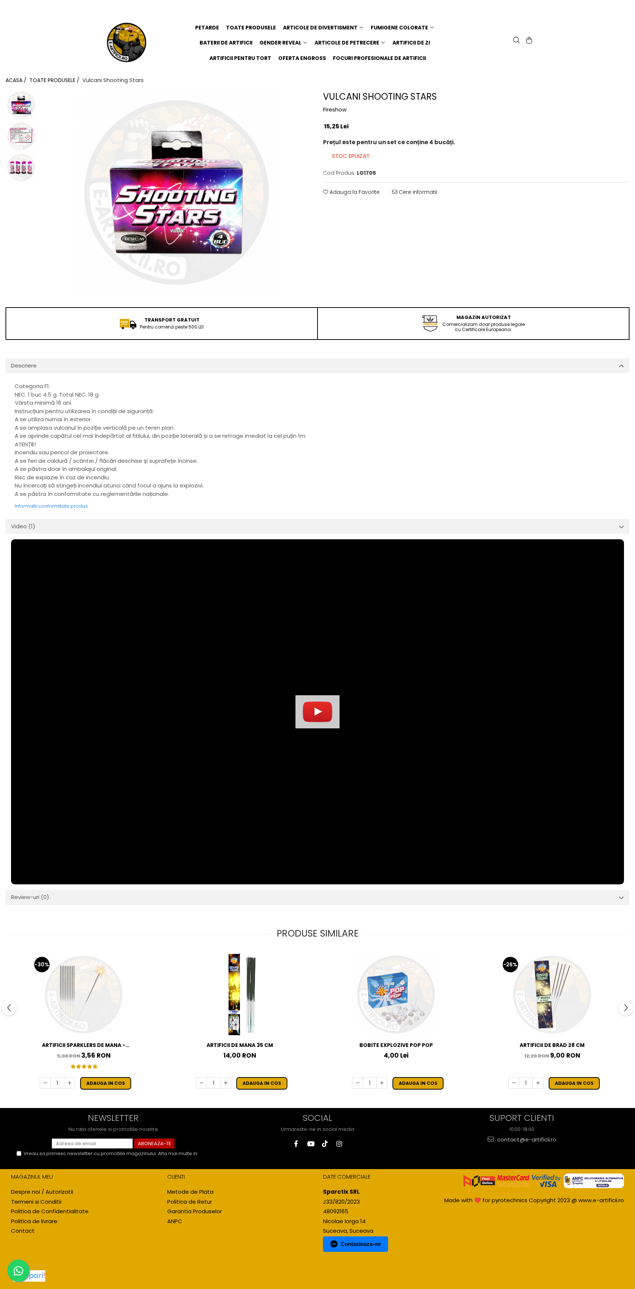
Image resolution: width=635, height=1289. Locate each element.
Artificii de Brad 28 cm (552, 1045)
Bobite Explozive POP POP (396, 1045)
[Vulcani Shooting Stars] (176, 192)
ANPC (174, 1221)
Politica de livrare (34, 1221)
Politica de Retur (189, 1201)
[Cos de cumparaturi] (528, 41)
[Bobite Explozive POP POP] (396, 994)
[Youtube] (310, 1143)
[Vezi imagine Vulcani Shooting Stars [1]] (21, 136)
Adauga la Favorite (354, 192)
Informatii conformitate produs (51, 506)
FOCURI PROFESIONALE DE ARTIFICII (379, 58)
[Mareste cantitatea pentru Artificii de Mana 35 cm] (225, 1083)
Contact (23, 1231)
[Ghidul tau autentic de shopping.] (29, 1276)
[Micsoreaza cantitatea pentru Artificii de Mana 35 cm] (201, 1083)
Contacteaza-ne (361, 1244)
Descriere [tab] (24, 365)
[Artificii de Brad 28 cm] (552, 994)
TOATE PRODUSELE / (55, 80)
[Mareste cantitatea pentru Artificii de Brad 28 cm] (537, 1083)
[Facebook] (296, 1143)
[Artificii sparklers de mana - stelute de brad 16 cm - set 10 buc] (84, 994)
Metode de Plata (190, 1192)
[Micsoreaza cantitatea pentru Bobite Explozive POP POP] (357, 1083)
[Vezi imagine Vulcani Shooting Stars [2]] (21, 167)
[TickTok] (324, 1143)
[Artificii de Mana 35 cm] (240, 994)
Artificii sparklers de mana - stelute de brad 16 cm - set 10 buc (83, 1045)
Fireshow (335, 109)
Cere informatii (417, 192)
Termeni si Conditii (36, 1201)
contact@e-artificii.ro (526, 1139)
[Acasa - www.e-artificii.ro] (131, 42)
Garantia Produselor (194, 1211)
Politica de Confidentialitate (56, 1160)
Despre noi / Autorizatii (42, 1192)
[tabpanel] (176, 192)
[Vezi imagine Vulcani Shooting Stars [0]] (21, 105)
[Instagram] (339, 1143)
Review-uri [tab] (30, 897)
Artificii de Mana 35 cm (240, 1045)
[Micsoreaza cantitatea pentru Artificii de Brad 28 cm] (513, 1083)
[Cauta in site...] (516, 41)
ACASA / (17, 80)
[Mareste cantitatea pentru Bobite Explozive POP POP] (381, 1083)
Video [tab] (23, 526)
